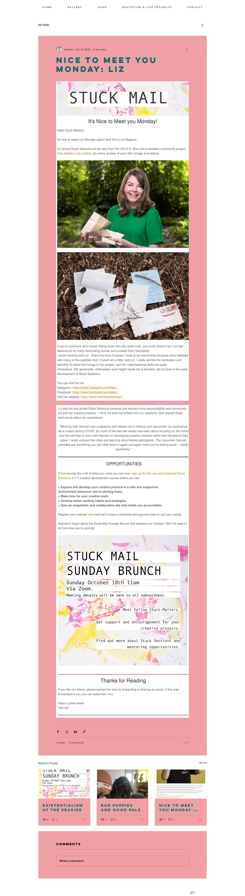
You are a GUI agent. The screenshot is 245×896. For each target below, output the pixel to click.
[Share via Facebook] (58, 731)
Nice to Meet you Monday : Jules (177, 807)
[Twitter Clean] (199, 890)
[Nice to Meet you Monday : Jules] (181, 784)
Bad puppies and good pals (121, 807)
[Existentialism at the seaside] (64, 784)
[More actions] (187, 49)
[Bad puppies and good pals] (123, 784)
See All (203, 762)
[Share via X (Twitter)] (66, 731)
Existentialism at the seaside (63, 807)
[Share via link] (84, 731)
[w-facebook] (192, 893)
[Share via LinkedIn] (75, 731)
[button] (202, 24)
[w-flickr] (206, 890)
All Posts (43, 25)
